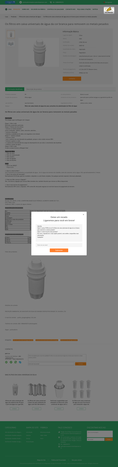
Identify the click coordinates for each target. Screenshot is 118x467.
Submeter (59, 250)
